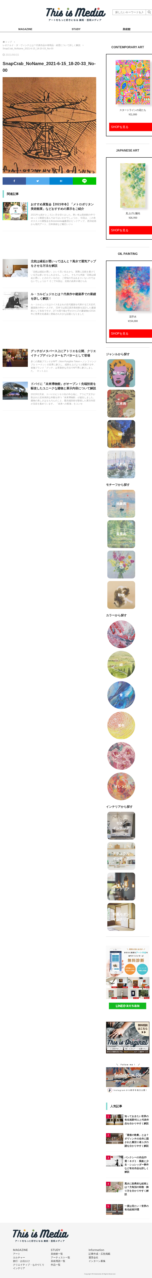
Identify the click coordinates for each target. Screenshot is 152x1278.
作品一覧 (55, 1264)
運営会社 (93, 1257)
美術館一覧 (57, 1253)
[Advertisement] (49, 247)
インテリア (19, 1268)
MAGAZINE (25, 29)
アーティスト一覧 (60, 1257)
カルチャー (19, 1257)
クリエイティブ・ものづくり (28, 1264)
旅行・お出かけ (21, 1260)
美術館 (126, 29)
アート (16, 1253)
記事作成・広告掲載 (99, 1253)
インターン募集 (97, 1260)
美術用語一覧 (58, 1260)
